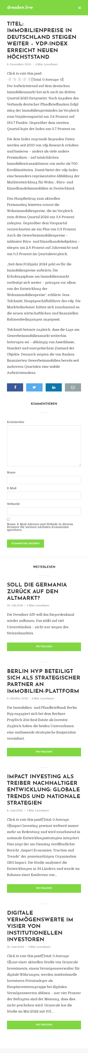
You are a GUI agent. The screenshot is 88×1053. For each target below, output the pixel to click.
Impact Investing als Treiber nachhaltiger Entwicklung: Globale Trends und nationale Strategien (43, 790)
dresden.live (20, 8)
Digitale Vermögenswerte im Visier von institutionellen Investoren (40, 927)
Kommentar (15, 422)
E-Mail (11, 488)
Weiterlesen (44, 647)
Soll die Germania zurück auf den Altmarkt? (37, 591)
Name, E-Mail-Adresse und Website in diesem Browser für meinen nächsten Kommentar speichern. (40, 527)
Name (11, 472)
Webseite (13, 503)
